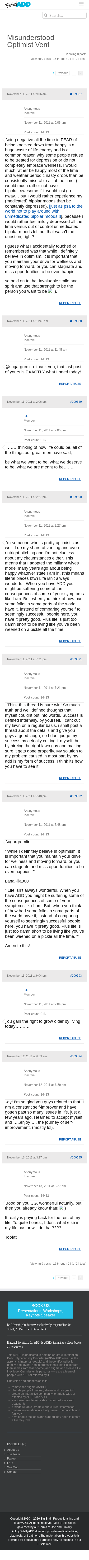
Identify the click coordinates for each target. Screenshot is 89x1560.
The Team (13, 1454)
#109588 (76, 321)
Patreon (12, 1458)
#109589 (76, 401)
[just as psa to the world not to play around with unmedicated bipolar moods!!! (44, 211)
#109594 (76, 1056)
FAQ (10, 1462)
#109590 (76, 497)
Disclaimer (44, 1544)
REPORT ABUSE (70, 303)
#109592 (76, 796)
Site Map (13, 1467)
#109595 (76, 1157)
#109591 (76, 659)
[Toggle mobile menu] (81, 3)
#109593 (76, 975)
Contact (12, 1471)
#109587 (76, 94)
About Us (13, 1449)
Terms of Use (47, 1527)
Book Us (40, 1310)
